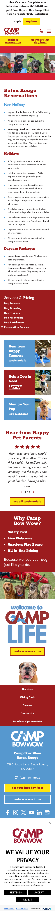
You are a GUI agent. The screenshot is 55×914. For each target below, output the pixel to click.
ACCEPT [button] (39, 892)
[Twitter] (23, 812)
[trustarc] (46, 908)
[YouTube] (31, 812)
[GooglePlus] (47, 812)
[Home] (11, 31)
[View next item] (33, 492)
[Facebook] (7, 812)
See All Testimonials (27, 501)
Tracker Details (22, 908)
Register (31, 21)
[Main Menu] (49, 31)
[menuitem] (27, 303)
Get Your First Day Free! (40, 41)
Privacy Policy (9, 908)
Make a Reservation (13, 41)
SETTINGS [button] (16, 892)
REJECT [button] (27, 899)
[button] (50, 823)
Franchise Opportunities (27, 721)
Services (27, 689)
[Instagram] (15, 812)
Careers (27, 705)
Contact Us (27, 713)
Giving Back (27, 697)
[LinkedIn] (39, 812)
